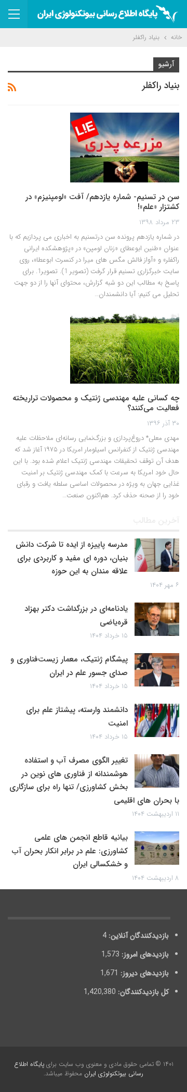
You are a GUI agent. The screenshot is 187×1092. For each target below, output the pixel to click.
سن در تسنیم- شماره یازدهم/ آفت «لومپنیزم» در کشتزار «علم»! (102, 202)
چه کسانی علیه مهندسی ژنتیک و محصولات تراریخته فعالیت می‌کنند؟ (95, 403)
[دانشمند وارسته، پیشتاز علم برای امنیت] (157, 720)
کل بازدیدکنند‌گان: (142, 992)
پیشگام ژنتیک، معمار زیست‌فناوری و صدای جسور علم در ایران (69, 666)
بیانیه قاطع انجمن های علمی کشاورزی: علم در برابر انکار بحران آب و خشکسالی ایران (70, 850)
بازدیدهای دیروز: (143, 973)
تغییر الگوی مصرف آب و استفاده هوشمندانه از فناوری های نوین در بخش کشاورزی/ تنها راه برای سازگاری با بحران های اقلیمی (94, 780)
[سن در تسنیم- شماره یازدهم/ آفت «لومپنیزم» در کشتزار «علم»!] (124, 147)
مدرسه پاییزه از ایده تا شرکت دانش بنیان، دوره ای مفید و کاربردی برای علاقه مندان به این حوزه (72, 558)
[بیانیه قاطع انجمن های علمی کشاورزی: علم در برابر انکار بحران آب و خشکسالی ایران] (157, 848)
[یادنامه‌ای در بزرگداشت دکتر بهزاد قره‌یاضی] (157, 619)
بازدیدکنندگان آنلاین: (137, 935)
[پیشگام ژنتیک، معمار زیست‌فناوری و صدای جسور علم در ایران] (157, 669)
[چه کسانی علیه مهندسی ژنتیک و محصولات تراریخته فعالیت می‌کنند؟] (124, 348)
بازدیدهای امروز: (144, 954)
